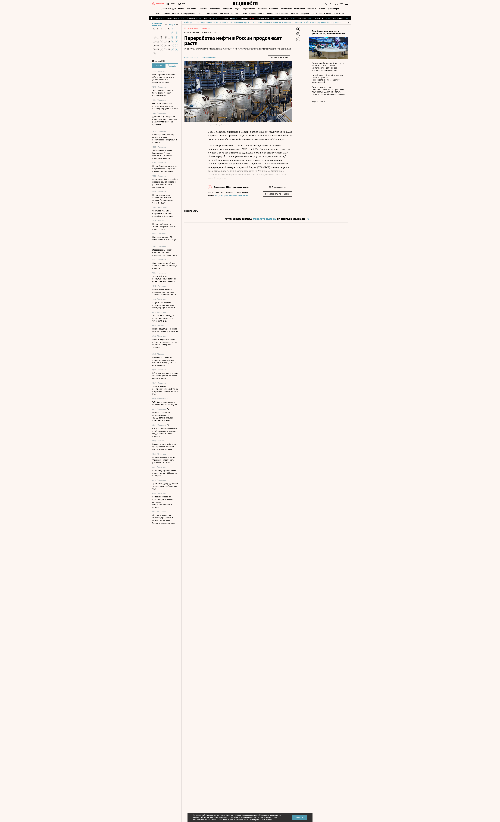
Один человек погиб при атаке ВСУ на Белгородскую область (164, 265)
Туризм (337, 13)
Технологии (227, 9)
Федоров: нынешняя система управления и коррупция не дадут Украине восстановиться (163, 519)
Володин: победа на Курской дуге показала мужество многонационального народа (162, 502)
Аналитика (224, 13)
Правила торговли (171, 13)
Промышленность (256, 13)
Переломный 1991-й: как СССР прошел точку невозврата (225, 22)
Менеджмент (286, 9)
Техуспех (295, 13)
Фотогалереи (333, 9)
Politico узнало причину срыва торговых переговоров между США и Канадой (164, 138)
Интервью (311, 9)
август (172, 24)
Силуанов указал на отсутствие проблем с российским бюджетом (162, 213)
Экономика (191, 9)
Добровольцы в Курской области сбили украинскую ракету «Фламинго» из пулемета (164, 120)
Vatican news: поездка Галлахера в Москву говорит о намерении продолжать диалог (162, 154)
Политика (262, 9)
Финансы (203, 9)
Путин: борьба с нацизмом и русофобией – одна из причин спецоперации (164, 169)
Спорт (314, 13)
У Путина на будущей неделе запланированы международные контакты (164, 305)
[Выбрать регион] (326, 3)
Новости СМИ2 (191, 211)
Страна (244, 13)
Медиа (237, 9)
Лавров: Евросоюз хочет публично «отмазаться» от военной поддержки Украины (164, 343)
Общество (273, 9)
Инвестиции (215, 9)
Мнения (322, 9)
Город (201, 13)
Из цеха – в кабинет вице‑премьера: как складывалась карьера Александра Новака (162, 416)
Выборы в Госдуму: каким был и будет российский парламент (330, 22)
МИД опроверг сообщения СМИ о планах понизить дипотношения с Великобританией (164, 78)
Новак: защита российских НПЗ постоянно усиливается (165, 330)
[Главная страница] (245, 3)
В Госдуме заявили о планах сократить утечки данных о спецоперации (165, 376)
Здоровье (305, 13)
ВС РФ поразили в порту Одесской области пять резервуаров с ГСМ (163, 460)
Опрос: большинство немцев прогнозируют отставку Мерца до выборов (165, 106)
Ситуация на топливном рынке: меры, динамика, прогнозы (277, 22)
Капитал (234, 13)
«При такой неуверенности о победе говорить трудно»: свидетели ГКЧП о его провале (165, 432)
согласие (232, 817)
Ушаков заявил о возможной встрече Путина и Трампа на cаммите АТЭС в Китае (165, 390)
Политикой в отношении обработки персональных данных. (248, 819)
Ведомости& (212, 13)
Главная (188, 33)
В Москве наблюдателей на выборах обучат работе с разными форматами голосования (165, 183)
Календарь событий (157, 25)
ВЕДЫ (158, 13)
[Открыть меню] (346, 3)
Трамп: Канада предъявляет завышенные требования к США (165, 486)
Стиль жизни (299, 9)
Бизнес (181, 9)
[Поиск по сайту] (331, 3)
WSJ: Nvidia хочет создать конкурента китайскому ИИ (164, 403)
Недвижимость (249, 9)
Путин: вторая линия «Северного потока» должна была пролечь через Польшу (162, 199)
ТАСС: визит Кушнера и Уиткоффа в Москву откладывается (162, 93)
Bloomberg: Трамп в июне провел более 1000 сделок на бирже (164, 473)
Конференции (325, 13)
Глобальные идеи (168, 9)
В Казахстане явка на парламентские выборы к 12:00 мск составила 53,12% (164, 292)
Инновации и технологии (277, 13)
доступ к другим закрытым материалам (231, 195)
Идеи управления (188, 13)
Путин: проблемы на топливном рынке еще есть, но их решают (165, 226)
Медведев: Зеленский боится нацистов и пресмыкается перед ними (164, 252)
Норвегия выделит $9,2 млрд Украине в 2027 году (164, 238)
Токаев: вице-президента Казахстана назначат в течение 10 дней (164, 318)
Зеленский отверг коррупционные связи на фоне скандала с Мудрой (164, 279)
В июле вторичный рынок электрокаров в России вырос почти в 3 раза (164, 447)
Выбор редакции (191, 22)
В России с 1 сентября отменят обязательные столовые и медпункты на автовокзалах (164, 361)
